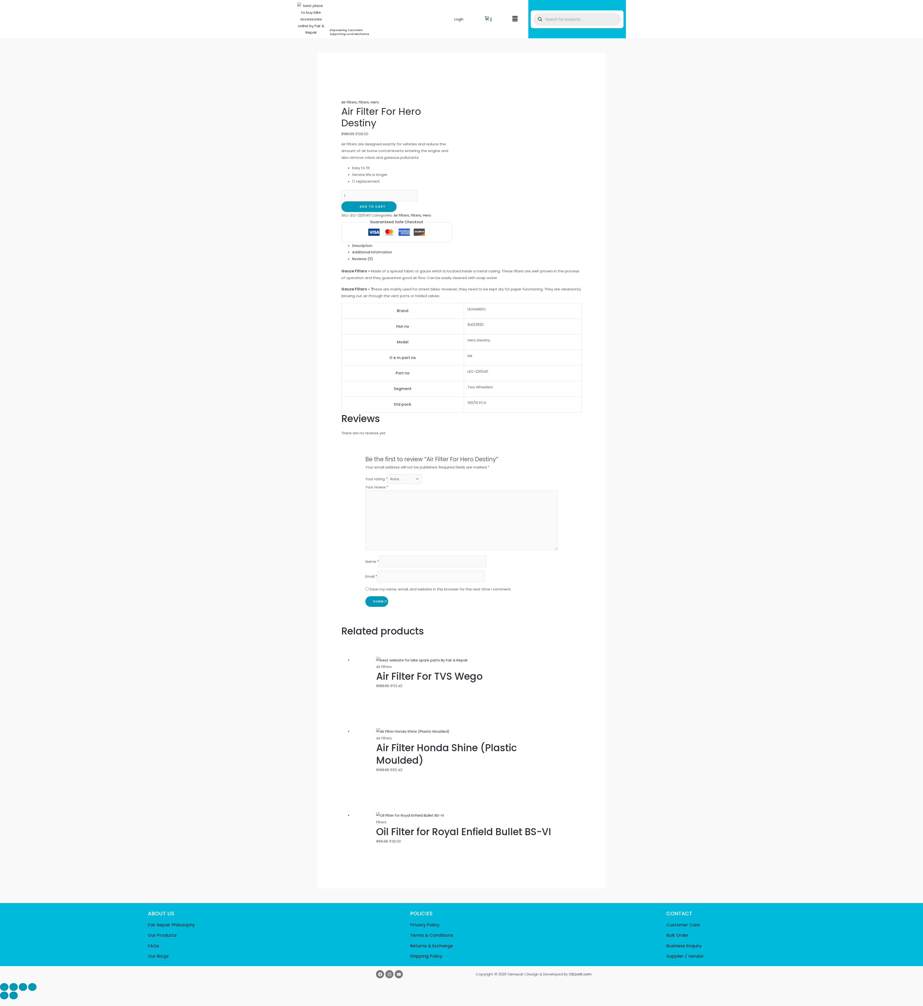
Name (372, 561)
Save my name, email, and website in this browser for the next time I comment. (440, 589)
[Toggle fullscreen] (13, 987)
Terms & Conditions (431, 935)
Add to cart (373, 207)
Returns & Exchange (431, 946)
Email (371, 576)
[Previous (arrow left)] (4, 995)
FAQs (153, 946)
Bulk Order (677, 935)
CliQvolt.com (580, 974)
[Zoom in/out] (4, 987)
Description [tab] (362, 245)
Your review (376, 487)
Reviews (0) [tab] (362, 258)
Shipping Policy (426, 956)
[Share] (23, 987)
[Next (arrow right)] (13, 995)
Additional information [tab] (372, 252)
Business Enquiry (684, 946)
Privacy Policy (424, 925)
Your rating (376, 478)
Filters (364, 102)
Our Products (162, 935)
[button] (515, 19)
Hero (375, 102)
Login (458, 19)
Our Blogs (158, 956)
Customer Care (683, 925)
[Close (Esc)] (32, 987)
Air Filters (349, 102)
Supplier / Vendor (685, 956)
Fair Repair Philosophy (171, 925)
